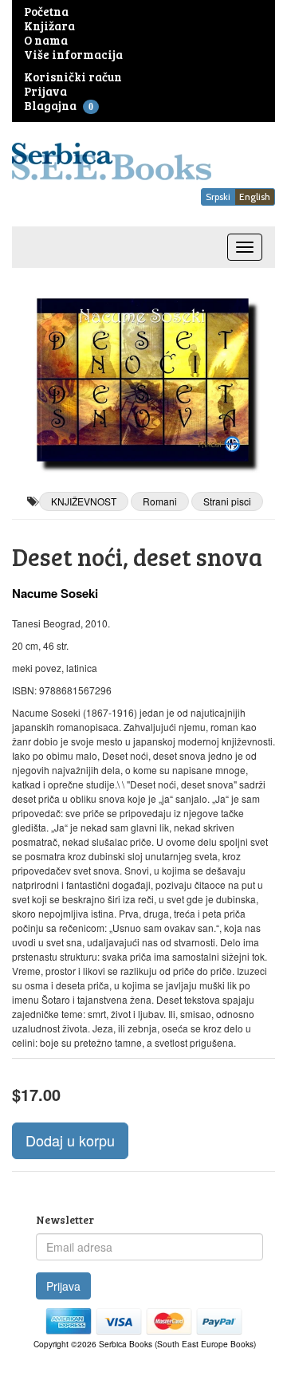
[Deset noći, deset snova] (143, 380)
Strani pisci (227, 501)
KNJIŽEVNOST (83, 501)
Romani (160, 501)
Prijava (63, 1286)
